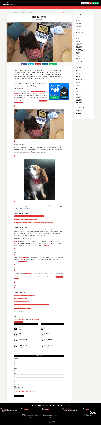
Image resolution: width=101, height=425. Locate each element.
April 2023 (78, 76)
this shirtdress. (24, 257)
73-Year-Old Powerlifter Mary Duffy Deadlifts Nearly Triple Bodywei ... (71, 410)
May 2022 (78, 93)
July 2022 (77, 90)
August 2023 (78, 70)
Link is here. (46, 245)
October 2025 (78, 31)
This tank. (16, 241)
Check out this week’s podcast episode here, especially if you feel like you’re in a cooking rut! (34, 222)
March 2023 (78, 78)
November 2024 (79, 47)
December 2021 (79, 100)
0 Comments (29, 12)
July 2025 (77, 35)
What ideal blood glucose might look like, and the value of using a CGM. (29, 216)
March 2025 (78, 41)
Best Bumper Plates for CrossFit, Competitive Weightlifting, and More (51, 416)
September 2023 (79, 69)
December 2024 (79, 46)
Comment (16, 358)
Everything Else (30, 322)
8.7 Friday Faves (22, 333)
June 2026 (78, 19)
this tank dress (28, 273)
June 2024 (78, 55)
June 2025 (78, 37)
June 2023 (78, 73)
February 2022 (79, 97)
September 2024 (79, 50)
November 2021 (79, 102)
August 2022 (78, 88)
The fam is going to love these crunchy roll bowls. (25, 295)
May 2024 (78, 56)
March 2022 (78, 96)
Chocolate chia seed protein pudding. (22, 301)
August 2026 (78, 16)
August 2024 (78, 52)
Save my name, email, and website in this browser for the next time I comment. (30, 384)
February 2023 (79, 79)
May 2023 (78, 75)
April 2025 (78, 40)
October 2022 (78, 85)
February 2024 (79, 61)
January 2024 (78, 62)
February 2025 (79, 43)
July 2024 (77, 53)
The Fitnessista (36, 319)
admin (41, 19)
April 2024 (78, 58)
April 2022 (78, 94)
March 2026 (78, 23)
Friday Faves (21, 319)
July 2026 (77, 17)
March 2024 (78, 59)
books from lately (23, 327)
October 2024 (78, 49)
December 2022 (79, 82)
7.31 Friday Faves (23, 339)
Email (15, 373)
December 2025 (79, 28)
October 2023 (78, 67)
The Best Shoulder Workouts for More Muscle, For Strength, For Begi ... (30, 416)
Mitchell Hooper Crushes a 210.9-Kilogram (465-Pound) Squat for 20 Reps (9, 410)
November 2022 (79, 84)
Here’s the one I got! (23, 261)
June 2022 (78, 91)
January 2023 (78, 81)
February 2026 (79, 25)
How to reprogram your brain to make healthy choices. (26, 219)
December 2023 (79, 64)
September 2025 (79, 32)
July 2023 (77, 72)
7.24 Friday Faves (23, 345)
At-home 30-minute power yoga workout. (23, 308)
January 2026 (78, 26)
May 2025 (78, 38)
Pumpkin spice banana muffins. (21, 298)
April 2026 (78, 22)
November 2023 (79, 65)
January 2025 (78, 44)
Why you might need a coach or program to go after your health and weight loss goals (32, 304)
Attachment (16, 386)
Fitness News (46, 322)
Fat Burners (41, 322)
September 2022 (79, 87)
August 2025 (78, 34)
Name (15, 368)
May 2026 (78, 20)
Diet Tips (25, 322)
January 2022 (78, 99)
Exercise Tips (36, 322)
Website (15, 378)
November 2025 (79, 29)
